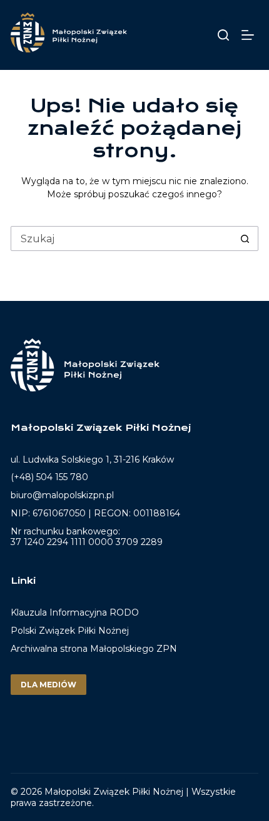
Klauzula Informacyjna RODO (75, 612)
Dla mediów (48, 684)
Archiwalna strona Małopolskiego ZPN (94, 648)
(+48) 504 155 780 (49, 477)
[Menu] (249, 35)
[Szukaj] (223, 35)
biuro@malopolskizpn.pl (62, 495)
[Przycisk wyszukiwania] (245, 238)
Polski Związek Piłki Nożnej (70, 630)
